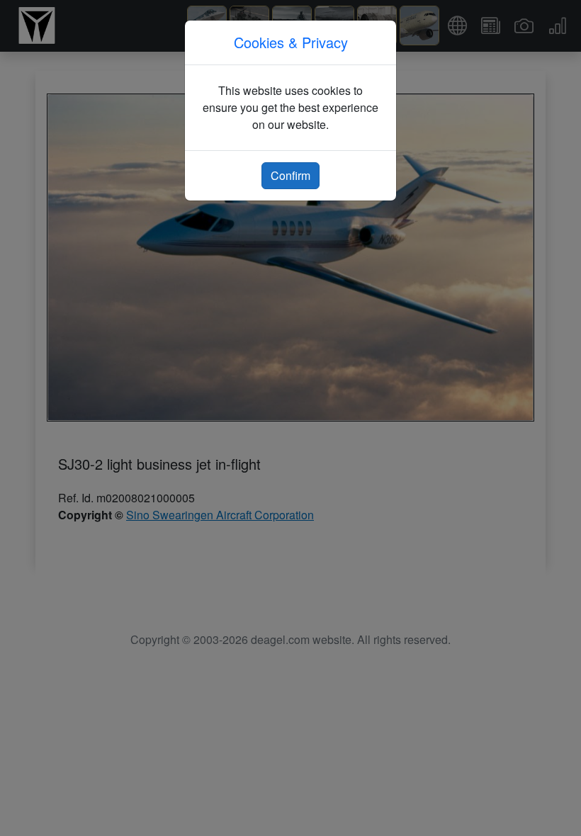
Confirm (290, 175)
